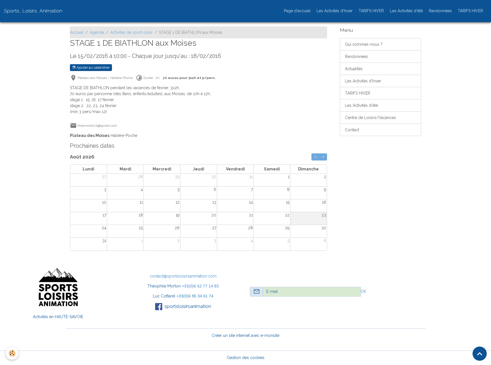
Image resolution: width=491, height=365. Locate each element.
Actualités (354, 68)
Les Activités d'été (406, 11)
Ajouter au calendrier (93, 67)
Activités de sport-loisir (131, 32)
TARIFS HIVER (371, 11)
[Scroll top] (480, 354)
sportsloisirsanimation (188, 306)
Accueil (77, 32)
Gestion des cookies (246, 357)
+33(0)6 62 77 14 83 (200, 286)
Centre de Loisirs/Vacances (370, 117)
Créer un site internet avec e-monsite (245, 335)
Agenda (97, 32)
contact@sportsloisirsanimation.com (183, 276)
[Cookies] (12, 353)
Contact (352, 130)
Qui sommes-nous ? (363, 44)
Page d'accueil (297, 11)
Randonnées (440, 11)
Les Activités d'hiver (335, 11)
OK (363, 291)
